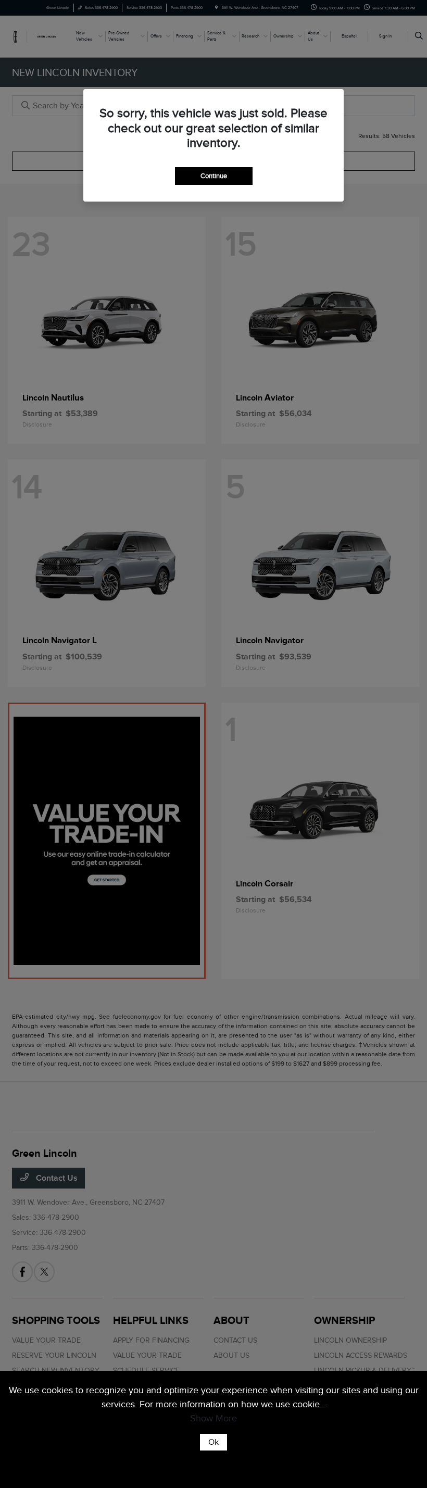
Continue (213, 176)
